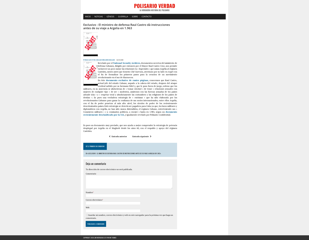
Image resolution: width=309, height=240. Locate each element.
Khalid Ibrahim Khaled (105, 60)
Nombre (89, 192)
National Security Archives (126, 63)
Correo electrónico (94, 200)
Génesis (110, 16)
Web (87, 207)
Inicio (88, 16)
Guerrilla (123, 16)
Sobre (135, 16)
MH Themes (112, 238)
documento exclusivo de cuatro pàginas (127, 80)
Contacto (146, 16)
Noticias (98, 16)
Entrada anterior (119, 136)
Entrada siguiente (140, 136)
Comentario (91, 173)
